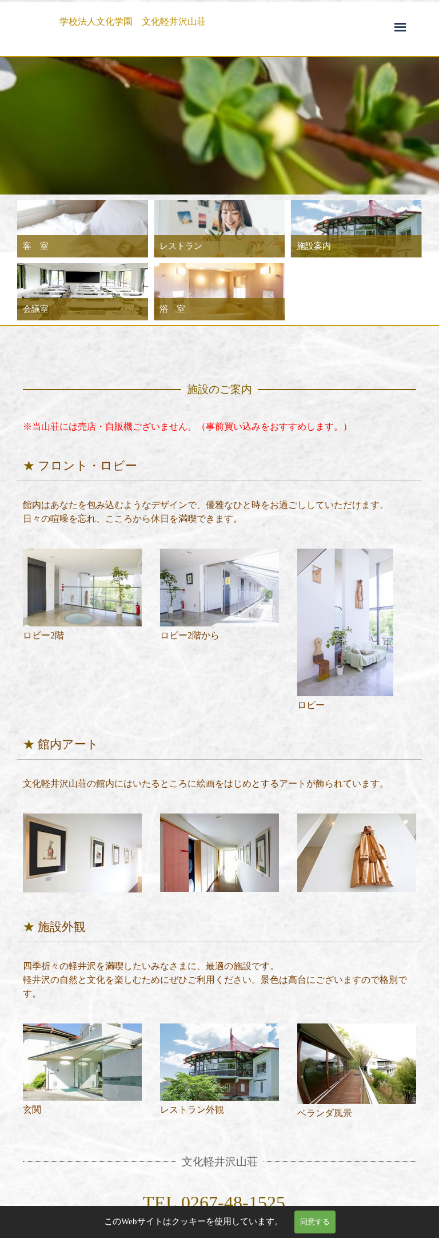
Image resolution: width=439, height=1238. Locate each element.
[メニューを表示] (400, 26)
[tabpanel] (225, 22)
